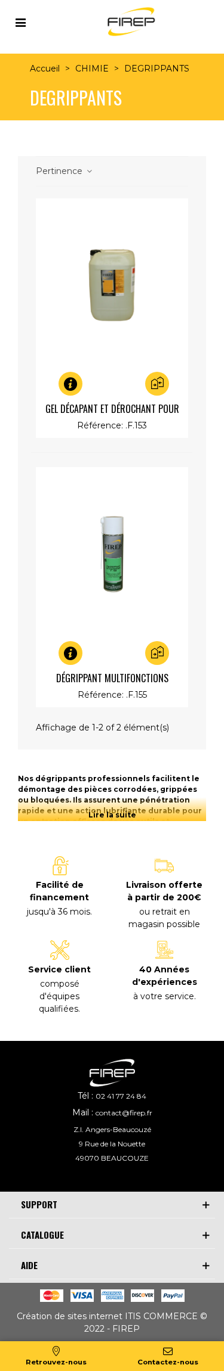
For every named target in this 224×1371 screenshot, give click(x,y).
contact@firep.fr (124, 1112)
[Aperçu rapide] (81, 384)
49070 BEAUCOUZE (112, 1158)
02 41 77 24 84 (121, 1096)
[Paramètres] (20, 21)
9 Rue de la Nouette (112, 1143)
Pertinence (60, 171)
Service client (59, 969)
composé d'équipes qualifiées (59, 996)
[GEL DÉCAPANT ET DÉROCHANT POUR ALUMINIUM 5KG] (112, 285)
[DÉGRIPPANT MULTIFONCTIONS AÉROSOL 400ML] (112, 554)
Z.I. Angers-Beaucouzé (112, 1129)
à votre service (163, 996)
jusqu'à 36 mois (58, 911)
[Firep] (129, 22)
